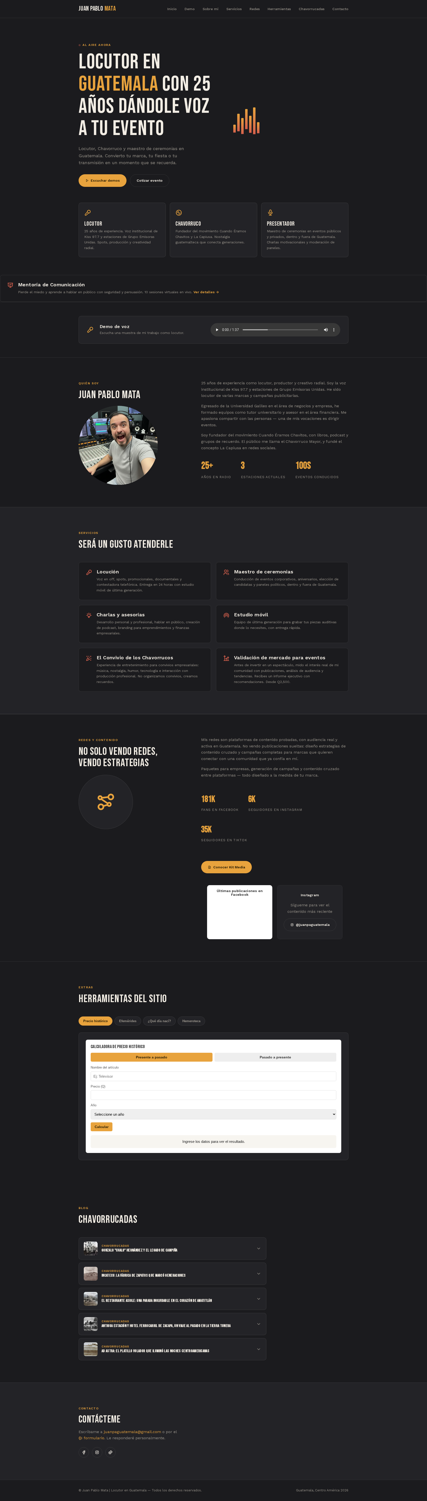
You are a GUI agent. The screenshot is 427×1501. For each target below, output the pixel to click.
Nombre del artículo (105, 1067)
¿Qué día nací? (159, 1021)
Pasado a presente (275, 1057)
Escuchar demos (105, 180)
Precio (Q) (98, 1086)
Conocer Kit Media (229, 867)
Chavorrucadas (311, 9)
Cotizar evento (150, 180)
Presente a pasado (151, 1057)
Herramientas (279, 9)
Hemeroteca (191, 1021)
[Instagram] (97, 1452)
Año (93, 1105)
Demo (190, 9)
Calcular (101, 1127)
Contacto (340, 9)
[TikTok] (110, 1452)
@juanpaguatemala (313, 925)
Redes (255, 9)
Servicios (234, 9)
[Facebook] (84, 1452)
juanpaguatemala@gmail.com (132, 1431)
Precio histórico (95, 1021)
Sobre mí (210, 9)
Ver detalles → (206, 292)
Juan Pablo (97, 9)
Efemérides (127, 1021)
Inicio (172, 9)
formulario (93, 1438)
